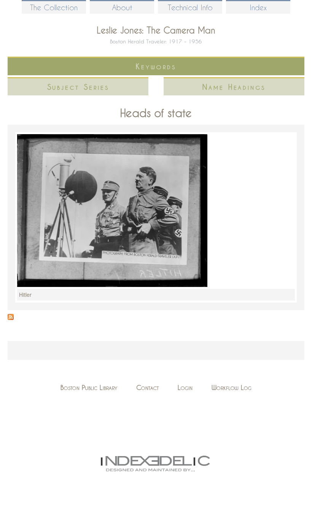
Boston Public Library (88, 387)
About (122, 7)
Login (185, 387)
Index (258, 7)
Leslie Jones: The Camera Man (156, 30)
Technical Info (190, 7)
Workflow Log (232, 387)
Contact (147, 387)
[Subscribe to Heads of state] (11, 318)
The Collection (54, 7)
